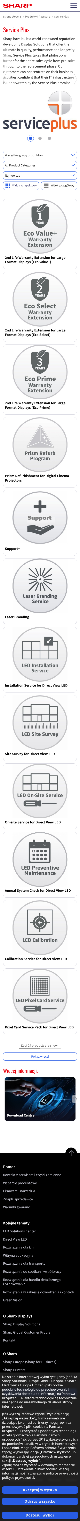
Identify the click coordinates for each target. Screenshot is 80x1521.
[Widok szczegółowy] (59, 186)
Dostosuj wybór (40, 1515)
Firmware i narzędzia (19, 1191)
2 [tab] (40, 138)
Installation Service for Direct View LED (36, 685)
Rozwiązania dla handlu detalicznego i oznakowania (32, 1282)
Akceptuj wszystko (40, 1490)
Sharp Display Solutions (21, 1324)
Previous (5, 112)
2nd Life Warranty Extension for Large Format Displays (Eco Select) (35, 332)
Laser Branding (17, 617)
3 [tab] (49, 138)
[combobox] (40, 155)
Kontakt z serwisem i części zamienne (32, 1175)
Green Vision (12, 1300)
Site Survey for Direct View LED (30, 754)
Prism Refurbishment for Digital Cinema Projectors (37, 478)
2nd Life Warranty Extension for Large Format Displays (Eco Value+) (35, 260)
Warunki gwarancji (17, 1207)
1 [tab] (30, 138)
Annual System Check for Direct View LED (38, 890)
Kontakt (9, 1340)
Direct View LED (15, 1239)
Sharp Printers (14, 1370)
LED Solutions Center (19, 1231)
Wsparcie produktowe (20, 1183)
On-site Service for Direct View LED (33, 822)
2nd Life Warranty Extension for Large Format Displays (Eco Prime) (35, 405)
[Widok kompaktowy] (21, 186)
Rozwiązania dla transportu (24, 1263)
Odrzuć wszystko (40, 1501)
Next (75, 112)
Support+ (12, 548)
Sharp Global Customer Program (28, 1332)
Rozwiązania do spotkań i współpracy (32, 1271)
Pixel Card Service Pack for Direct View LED (39, 1027)
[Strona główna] (17, 6)
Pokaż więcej (40, 1056)
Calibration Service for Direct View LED (36, 959)
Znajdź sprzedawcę (18, 1199)
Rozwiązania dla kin (18, 1247)
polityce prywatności (18, 1477)
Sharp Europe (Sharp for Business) (29, 1362)
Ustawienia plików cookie (36, 1469)
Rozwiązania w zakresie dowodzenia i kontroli (38, 1292)
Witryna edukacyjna (18, 1255)
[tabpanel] (40, 79)
